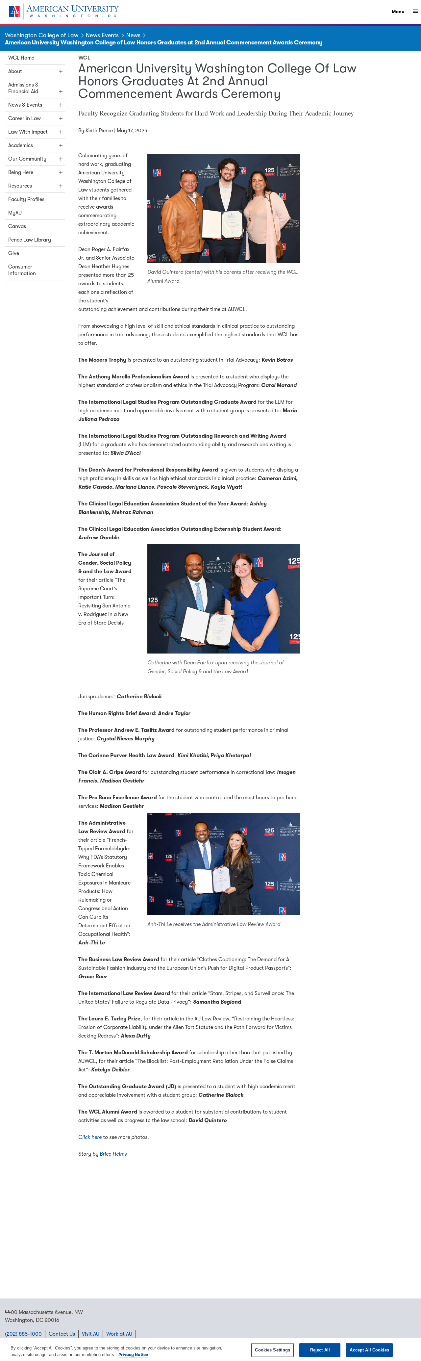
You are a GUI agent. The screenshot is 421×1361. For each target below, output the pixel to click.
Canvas (17, 226)
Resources (20, 186)
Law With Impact (28, 132)
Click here (90, 1137)
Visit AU (90, 1334)
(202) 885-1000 (23, 1334)
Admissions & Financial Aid (23, 88)
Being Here (20, 172)
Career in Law (24, 118)
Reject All (320, 1350)
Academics (20, 145)
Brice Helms (113, 1154)
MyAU (15, 213)
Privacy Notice (133, 1354)
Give (13, 253)
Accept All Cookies (369, 1350)
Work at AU (119, 1334)
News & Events (25, 105)
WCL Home (21, 58)
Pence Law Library (29, 240)
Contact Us (62, 1334)
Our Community (27, 159)
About (15, 71)
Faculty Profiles (26, 199)
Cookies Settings (272, 1350)
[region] (210, 1349)
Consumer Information (22, 270)
